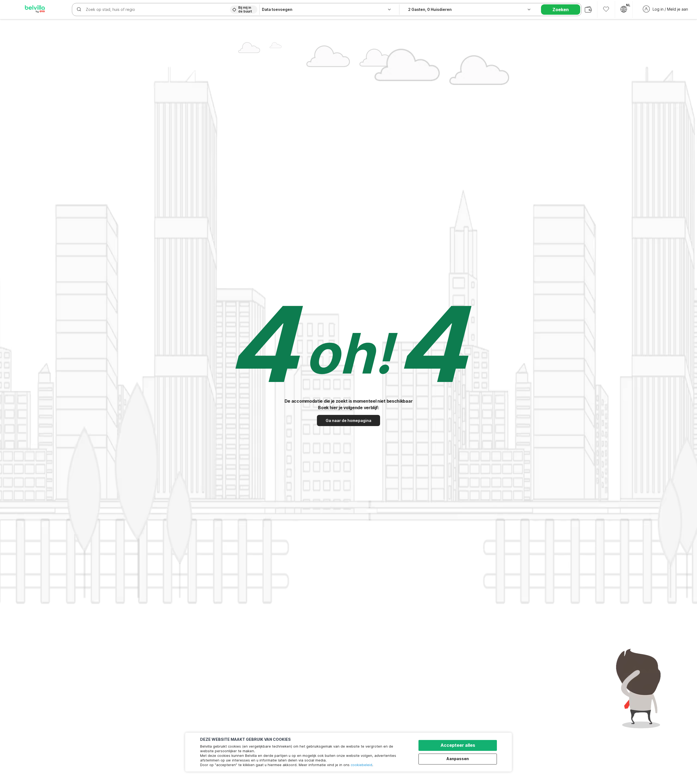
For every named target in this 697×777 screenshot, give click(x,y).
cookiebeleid (361, 765)
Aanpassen (458, 758)
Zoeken (560, 9)
